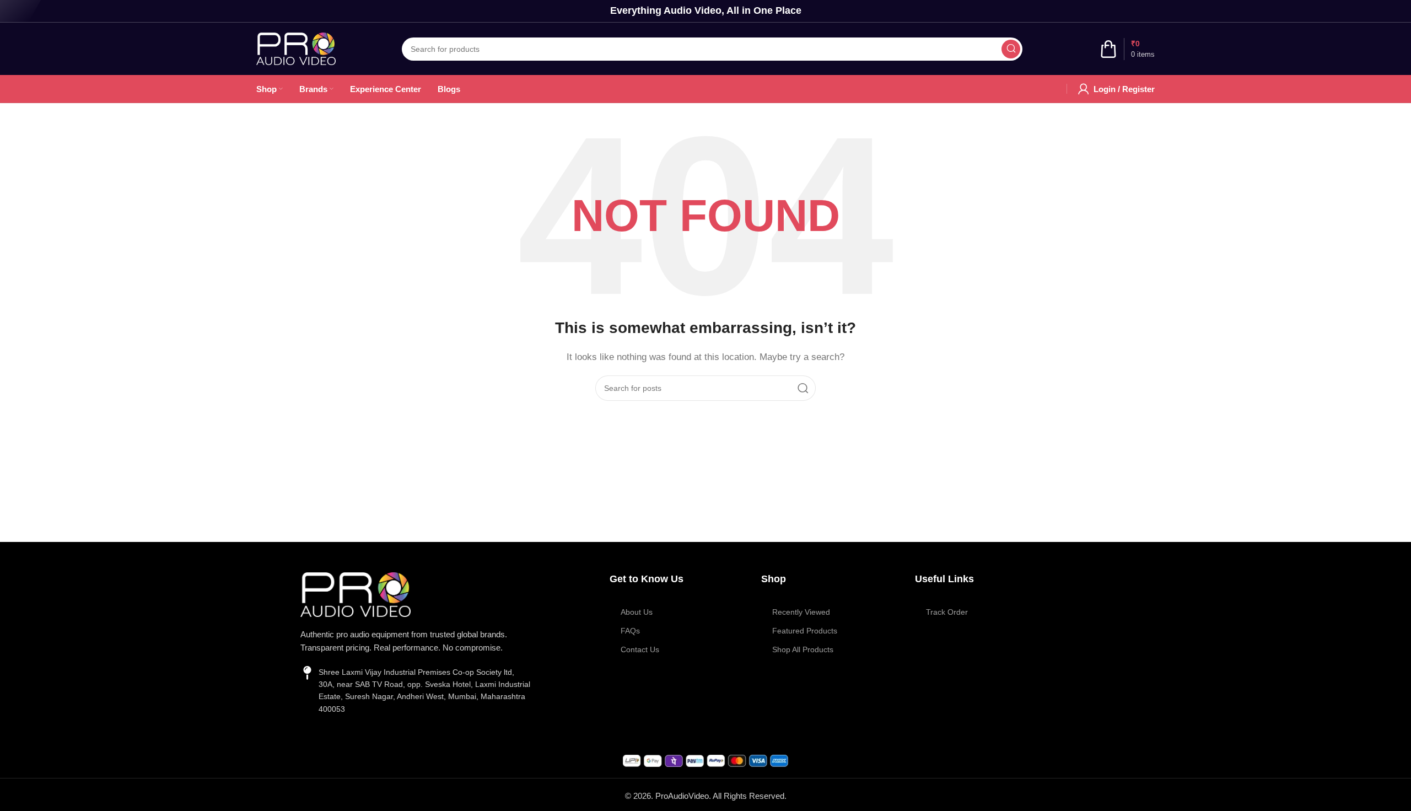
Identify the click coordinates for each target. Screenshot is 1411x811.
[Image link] (355, 593)
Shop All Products (802, 649)
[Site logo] (296, 47)
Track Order (947, 612)
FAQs (630, 630)
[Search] (1010, 49)
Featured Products (804, 630)
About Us (637, 612)
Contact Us (640, 649)
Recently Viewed (801, 612)
